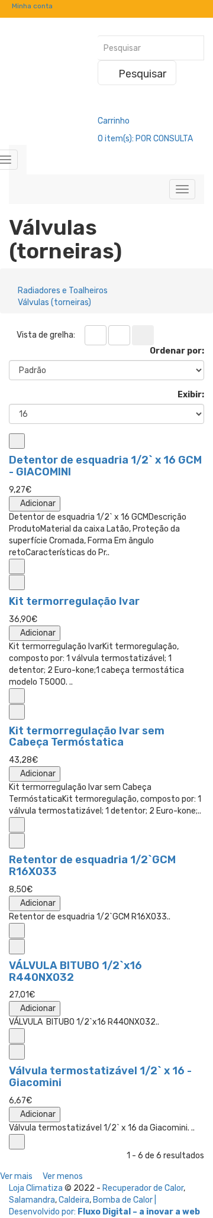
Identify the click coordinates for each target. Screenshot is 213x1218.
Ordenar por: (177, 351)
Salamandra (32, 1200)
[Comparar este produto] (17, 441)
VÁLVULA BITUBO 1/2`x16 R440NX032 (75, 971)
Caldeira (74, 1200)
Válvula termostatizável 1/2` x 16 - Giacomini (100, 1076)
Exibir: (191, 395)
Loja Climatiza (36, 1188)
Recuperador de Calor (142, 1188)
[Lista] (119, 335)
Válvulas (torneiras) (54, 302)
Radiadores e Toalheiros (63, 291)
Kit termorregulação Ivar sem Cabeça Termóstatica (86, 736)
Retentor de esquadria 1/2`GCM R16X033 (92, 865)
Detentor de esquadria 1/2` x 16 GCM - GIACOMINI (105, 465)
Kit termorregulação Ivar (74, 601)
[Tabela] (95, 335)
